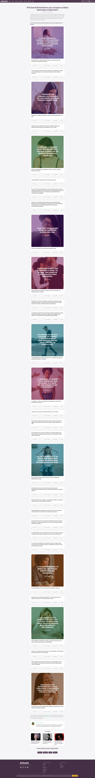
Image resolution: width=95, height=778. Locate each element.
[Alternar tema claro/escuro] (93, 1)
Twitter (50, 752)
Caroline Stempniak (39, 722)
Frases (10, 1)
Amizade (16, 1)
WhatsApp (45, 752)
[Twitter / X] (23, 767)
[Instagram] (26, 767)
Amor (13, 1)
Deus (33, 1)
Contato (61, 767)
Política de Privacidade (47, 775)
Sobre (61, 764)
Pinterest (55, 752)
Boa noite (44, 769)
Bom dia (25, 1)
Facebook (40, 752)
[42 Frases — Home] (4, 1)
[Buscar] (89, 1)
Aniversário (21, 1)
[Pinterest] (28, 767)
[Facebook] (21, 767)
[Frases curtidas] (91, 1)
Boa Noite (29, 1)
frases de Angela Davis (47, 716)
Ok (74, 775)
